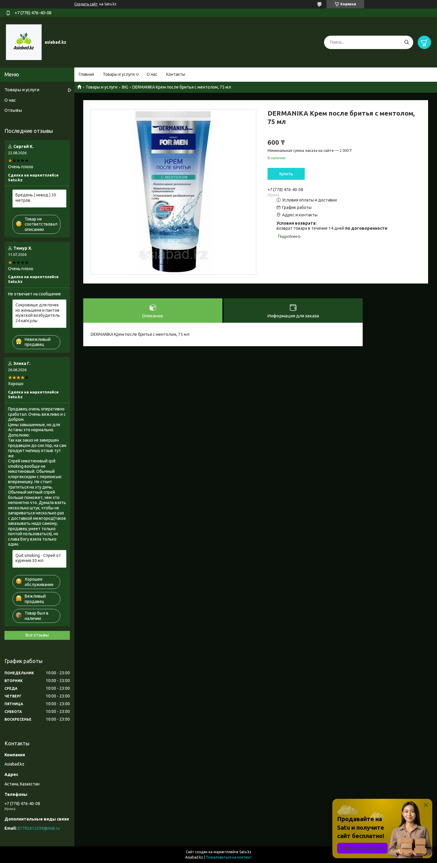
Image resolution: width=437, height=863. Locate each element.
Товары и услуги (119, 74)
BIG (125, 87)
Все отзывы (37, 635)
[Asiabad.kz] (24, 42)
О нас (152, 74)
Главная (86, 74)
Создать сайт (86, 4)
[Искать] (406, 42)
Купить (286, 173)
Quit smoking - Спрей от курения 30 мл (38, 558)
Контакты (175, 74)
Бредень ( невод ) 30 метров (35, 198)
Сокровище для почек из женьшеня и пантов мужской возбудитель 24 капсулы (37, 313)
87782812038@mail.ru (39, 828)
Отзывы (13, 110)
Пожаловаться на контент (229, 857)
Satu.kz (245, 852)
